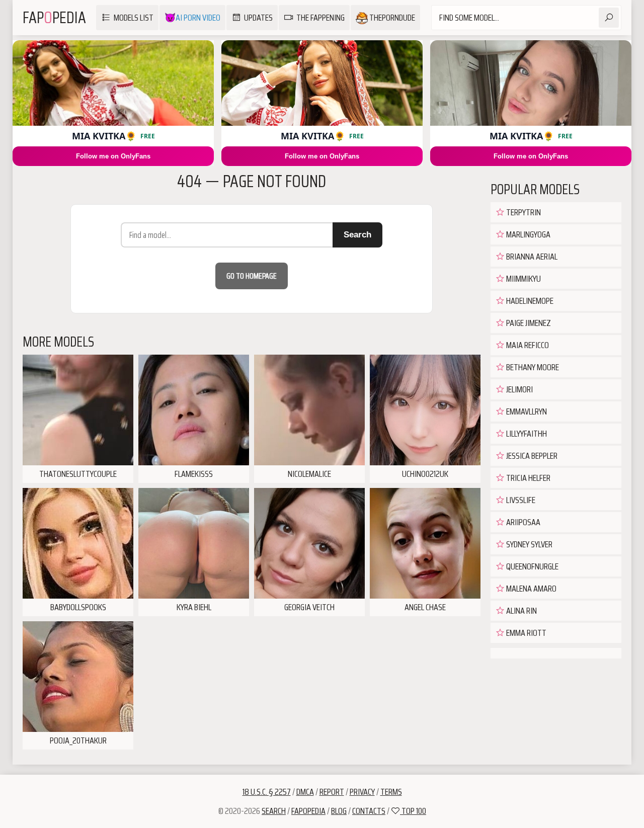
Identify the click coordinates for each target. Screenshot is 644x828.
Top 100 (413, 811)
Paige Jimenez (528, 323)
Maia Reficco (527, 345)
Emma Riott (525, 633)
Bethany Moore (532, 367)
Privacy (362, 792)
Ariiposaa (522, 522)
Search (357, 234)
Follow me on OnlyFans (113, 156)
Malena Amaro (530, 589)
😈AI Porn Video (192, 18)
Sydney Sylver (528, 544)
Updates (258, 18)
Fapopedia (308, 811)
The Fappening (320, 18)
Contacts (368, 811)
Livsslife (520, 500)
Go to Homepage (251, 276)
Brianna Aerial (531, 257)
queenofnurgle (531, 566)
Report (331, 792)
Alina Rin (521, 611)
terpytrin (523, 212)
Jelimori (519, 389)
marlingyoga (527, 234)
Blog (339, 811)
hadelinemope (529, 301)
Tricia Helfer (527, 478)
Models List (133, 18)
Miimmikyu (523, 279)
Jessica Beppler (531, 456)
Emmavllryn (526, 411)
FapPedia (54, 17)
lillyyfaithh (526, 434)
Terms (391, 792)
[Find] (609, 18)
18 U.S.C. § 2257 (267, 792)
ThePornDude (391, 18)
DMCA (305, 792)
